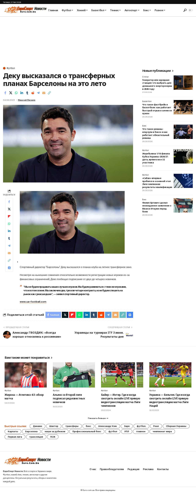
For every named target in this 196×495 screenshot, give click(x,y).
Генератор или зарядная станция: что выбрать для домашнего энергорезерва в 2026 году (157, 84)
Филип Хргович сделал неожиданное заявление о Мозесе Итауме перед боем (156, 207)
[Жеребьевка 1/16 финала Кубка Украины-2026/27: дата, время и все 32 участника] (183, 156)
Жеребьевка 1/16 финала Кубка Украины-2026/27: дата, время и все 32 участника (156, 158)
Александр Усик (107, 426)
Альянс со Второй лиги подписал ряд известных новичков (69, 398)
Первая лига (15, 436)
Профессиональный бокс (86, 431)
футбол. (141, 426)
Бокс (144, 126)
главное (140, 431)
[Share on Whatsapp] (16, 92)
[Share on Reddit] (33, 92)
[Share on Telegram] (38, 92)
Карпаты (13, 431)
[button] (184, 10)
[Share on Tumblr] (27, 92)
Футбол (11, 68)
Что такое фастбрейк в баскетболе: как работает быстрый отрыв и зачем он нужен (157, 109)
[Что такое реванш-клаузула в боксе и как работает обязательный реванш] (183, 132)
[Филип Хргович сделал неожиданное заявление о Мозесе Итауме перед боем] (183, 205)
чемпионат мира (162, 431)
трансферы (72, 426)
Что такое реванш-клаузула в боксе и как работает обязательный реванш (155, 134)
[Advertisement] (98, 39)
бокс (88, 426)
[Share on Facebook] (5, 92)
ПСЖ (52, 436)
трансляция (36, 436)
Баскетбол (146, 101)
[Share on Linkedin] (22, 92)
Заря (127, 426)
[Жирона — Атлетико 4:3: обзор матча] (26, 375)
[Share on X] (11, 92)
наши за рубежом (55, 431)
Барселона (31, 431)
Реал (156, 426)
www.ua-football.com (33, 301)
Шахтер (53, 426)
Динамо (37, 426)
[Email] (44, 92)
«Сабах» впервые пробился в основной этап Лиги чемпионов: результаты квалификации (157, 183)
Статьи (145, 77)
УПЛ (126, 431)
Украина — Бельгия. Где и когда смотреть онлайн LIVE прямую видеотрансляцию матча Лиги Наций (169, 400)
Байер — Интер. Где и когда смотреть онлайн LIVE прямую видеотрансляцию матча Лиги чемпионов (120, 400)
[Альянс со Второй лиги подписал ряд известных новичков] (74, 375)
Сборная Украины (176, 426)
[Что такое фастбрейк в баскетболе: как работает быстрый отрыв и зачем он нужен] (183, 107)
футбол (112, 431)
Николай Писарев (26, 100)
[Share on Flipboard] (9, 216)
